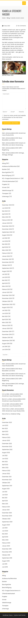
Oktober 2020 (6, 301)
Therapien (5, 193)
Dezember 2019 (6, 331)
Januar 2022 (6, 256)
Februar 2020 (6, 325)
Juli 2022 (4, 238)
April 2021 (5, 283)
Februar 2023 (6, 220)
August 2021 (5, 271)
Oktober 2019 (6, 337)
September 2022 (7, 232)
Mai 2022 (5, 244)
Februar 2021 (6, 289)
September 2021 (7, 268)
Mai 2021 (4, 280)
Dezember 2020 (7, 295)
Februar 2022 (6, 253)
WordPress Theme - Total (9, 615)
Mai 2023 (5, 211)
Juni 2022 (5, 241)
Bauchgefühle (6, 172)
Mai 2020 (5, 316)
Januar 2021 (5, 292)
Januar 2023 (6, 223)
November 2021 (7, 262)
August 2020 (6, 307)
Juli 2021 (4, 274)
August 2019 (6, 343)
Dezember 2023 (7, 205)
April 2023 (5, 214)
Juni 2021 (5, 277)
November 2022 (7, 229)
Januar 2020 (6, 328)
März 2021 (5, 286)
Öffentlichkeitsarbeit (8, 181)
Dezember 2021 (6, 259)
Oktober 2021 (6, 265)
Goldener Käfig (15, 414)
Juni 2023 (5, 208)
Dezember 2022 (7, 226)
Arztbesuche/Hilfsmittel (9, 166)
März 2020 (5, 322)
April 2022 (5, 247)
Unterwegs (5, 196)
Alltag (4, 163)
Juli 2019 (4, 346)
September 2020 (7, 304)
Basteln (4, 169)
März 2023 (5, 217)
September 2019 (7, 340)
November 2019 (7, 334)
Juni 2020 (5, 313)
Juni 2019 (5, 349)
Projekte (4, 184)
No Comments (22, 25)
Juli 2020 (5, 310)
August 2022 (6, 235)
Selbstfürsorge (6, 190)
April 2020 (5, 319)
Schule (4, 187)
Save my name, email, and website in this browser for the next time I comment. (14, 117)
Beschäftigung (6, 175)
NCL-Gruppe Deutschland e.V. (11, 178)
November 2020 (7, 298)
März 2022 (5, 250)
